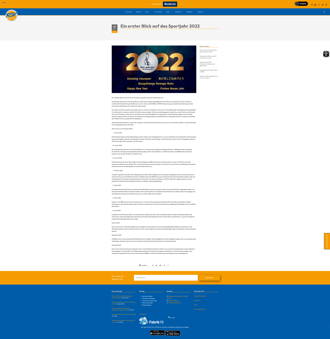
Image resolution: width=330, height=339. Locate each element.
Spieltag (138, 12)
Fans (146, 12)
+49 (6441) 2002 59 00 (174, 303)
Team (167, 12)
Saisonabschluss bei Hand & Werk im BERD (123, 314)
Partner (189, 12)
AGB (195, 305)
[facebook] (311, 5)
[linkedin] (315, 5)
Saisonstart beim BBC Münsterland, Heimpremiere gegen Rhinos (207, 63)
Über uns (178, 12)
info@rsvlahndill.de (173, 300)
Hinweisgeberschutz (199, 309)
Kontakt (200, 12)
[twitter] (319, 5)
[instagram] (322, 5)
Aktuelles (128, 12)
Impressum (197, 300)
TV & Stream (158, 12)
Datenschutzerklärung (200, 296)
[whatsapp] (326, 5)
